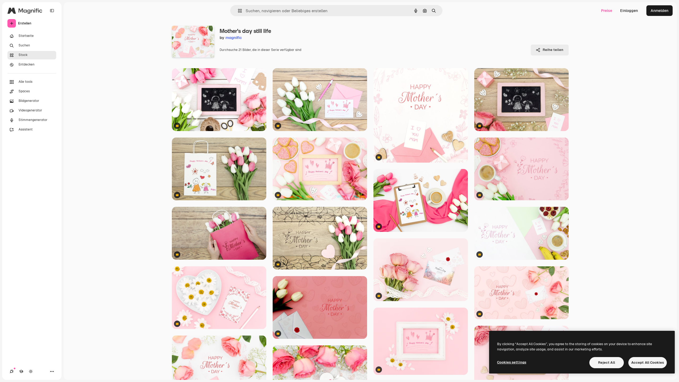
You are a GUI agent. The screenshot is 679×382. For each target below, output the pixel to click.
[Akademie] (21, 371)
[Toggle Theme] (31, 371)
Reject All (606, 362)
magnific (233, 37)
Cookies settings (511, 362)
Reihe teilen (553, 49)
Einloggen (629, 10)
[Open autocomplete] (237, 11)
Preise (606, 10)
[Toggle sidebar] (52, 10)
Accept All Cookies (647, 362)
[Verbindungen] (11, 371)
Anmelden (659, 10)
